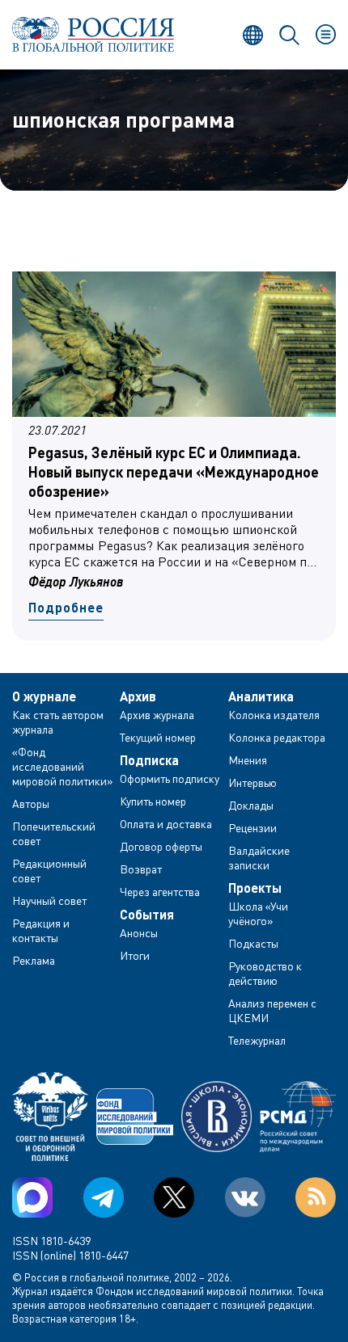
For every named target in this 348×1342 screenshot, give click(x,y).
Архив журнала (157, 714)
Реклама (33, 960)
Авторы (30, 803)
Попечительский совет (53, 833)
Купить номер (153, 801)
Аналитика (261, 696)
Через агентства (160, 891)
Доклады (251, 805)
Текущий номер (158, 737)
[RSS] (315, 1197)
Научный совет (49, 900)
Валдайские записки (259, 857)
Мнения (247, 760)
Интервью (252, 782)
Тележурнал (257, 1040)
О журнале (44, 696)
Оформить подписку (169, 778)
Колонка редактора (276, 737)
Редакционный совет (49, 870)
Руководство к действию (265, 973)
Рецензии (252, 828)
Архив (138, 696)
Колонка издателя (274, 714)
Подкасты (253, 943)
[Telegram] (103, 1197)
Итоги (135, 955)
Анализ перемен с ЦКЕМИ (272, 1010)
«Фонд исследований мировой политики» (62, 766)
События (147, 914)
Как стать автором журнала (58, 722)
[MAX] (32, 1197)
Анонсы (139, 933)
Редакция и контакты (41, 930)
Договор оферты (161, 846)
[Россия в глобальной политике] (93, 34)
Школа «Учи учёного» (258, 913)
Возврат (141, 869)
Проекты (255, 888)
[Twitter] (174, 1197)
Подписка (149, 760)
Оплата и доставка (166, 824)
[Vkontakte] (245, 1197)
